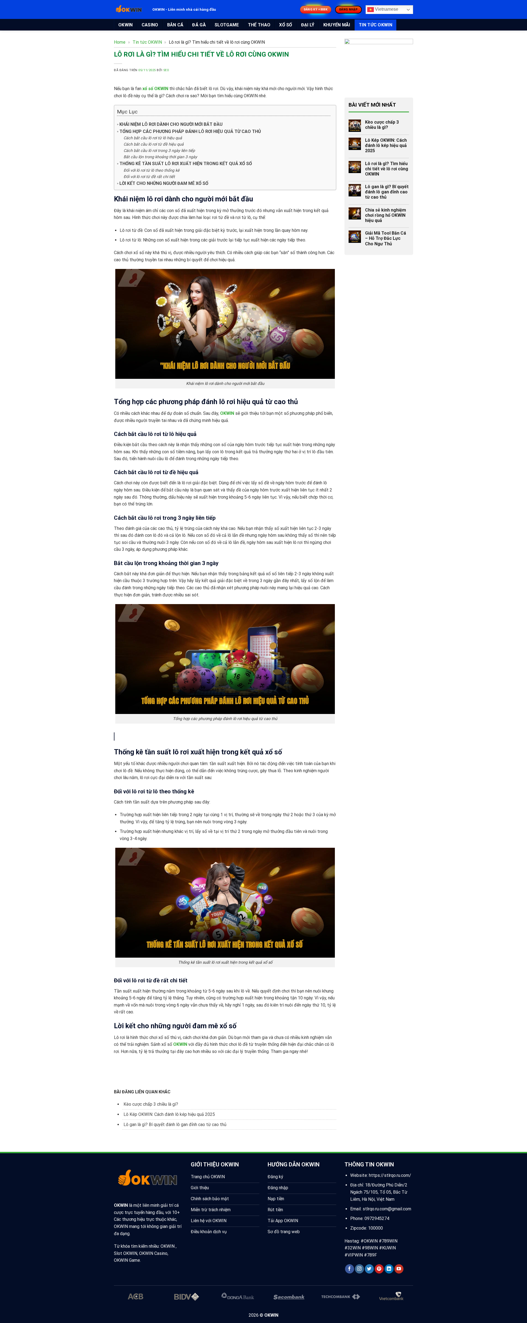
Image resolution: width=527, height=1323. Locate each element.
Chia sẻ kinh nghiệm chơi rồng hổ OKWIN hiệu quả (385, 215)
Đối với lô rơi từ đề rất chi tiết (149, 176)
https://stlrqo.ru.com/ (390, 1175)
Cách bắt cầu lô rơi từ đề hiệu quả (154, 144)
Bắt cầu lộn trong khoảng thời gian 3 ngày (160, 157)
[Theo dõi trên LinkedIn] (389, 1269)
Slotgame (227, 24)
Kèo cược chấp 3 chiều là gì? (151, 1104)
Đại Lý (308, 24)
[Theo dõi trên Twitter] (369, 1269)
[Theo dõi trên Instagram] (359, 1269)
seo (166, 70)
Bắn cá (175, 24)
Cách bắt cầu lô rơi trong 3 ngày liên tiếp (159, 150)
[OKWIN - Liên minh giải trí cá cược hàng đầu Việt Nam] (129, 9)
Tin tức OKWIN (375, 24)
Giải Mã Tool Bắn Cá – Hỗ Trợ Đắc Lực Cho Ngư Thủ (385, 238)
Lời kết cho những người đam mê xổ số (163, 183)
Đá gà (199, 24)
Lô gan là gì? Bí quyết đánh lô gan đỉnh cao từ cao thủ (230, 736)
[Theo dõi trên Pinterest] (379, 1269)
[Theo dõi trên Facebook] (349, 1269)
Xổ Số (285, 24)
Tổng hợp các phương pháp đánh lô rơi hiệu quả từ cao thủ (190, 131)
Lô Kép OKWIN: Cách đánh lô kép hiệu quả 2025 (169, 1114)
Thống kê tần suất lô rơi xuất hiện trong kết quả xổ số (185, 163)
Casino (150, 24)
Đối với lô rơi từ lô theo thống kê (152, 170)
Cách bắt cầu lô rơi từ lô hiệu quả (153, 138)
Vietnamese (386, 9)
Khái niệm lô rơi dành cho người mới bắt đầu (171, 124)
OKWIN (125, 24)
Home (119, 42)
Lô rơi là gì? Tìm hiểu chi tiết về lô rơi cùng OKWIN (386, 169)
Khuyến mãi (336, 24)
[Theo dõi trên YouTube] (398, 1269)
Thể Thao (259, 24)
